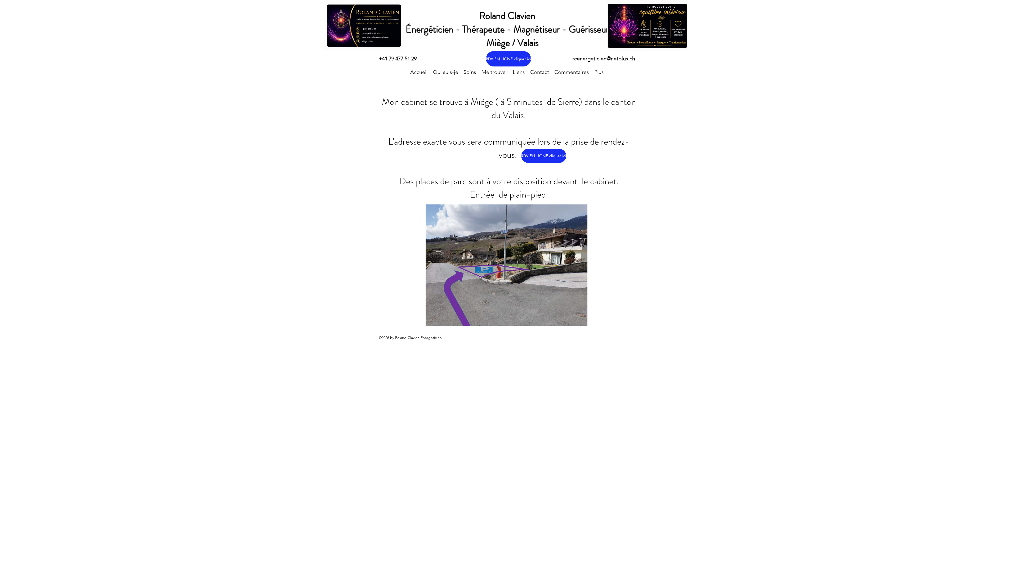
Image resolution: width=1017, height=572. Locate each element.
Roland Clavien (508, 16)
